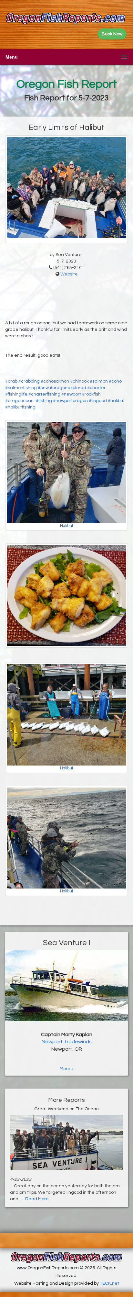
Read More (37, 1199)
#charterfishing (44, 394)
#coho (115, 381)
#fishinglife (16, 394)
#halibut (116, 400)
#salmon (99, 381)
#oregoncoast (20, 400)
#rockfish (91, 394)
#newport (71, 394)
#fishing (44, 400)
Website (69, 274)
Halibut (66, 526)
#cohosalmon (55, 381)
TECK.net (109, 1283)
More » (67, 1069)
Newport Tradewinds (67, 1041)
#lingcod (98, 400)
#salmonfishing (21, 388)
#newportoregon (70, 400)
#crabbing (29, 381)
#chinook (79, 381)
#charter (96, 388)
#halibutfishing (20, 407)
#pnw (43, 388)
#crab (11, 381)
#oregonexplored (68, 388)
